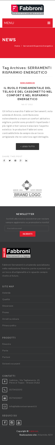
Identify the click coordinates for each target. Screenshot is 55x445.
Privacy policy (9, 325)
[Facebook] (4, 161)
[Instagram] (12, 422)
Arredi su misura (10, 319)
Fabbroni (33, 431)
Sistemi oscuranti (11, 363)
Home (17, 46)
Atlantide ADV (45, 434)
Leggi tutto (28, 146)
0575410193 (15, 389)
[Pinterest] (15, 161)
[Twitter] (10, 161)
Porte (5, 350)
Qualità (6, 299)
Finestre (6, 344)
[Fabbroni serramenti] (27, 9)
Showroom (7, 305)
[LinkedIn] (26, 161)
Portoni (6, 357)
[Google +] (21, 161)
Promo (5, 312)
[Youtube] (19, 422)
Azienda (6, 292)
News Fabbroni (27, 83)
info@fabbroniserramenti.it (23, 406)
